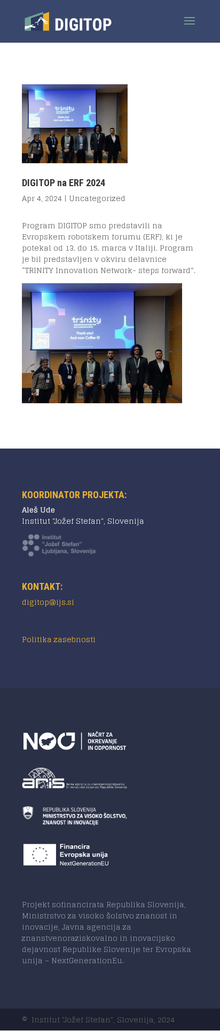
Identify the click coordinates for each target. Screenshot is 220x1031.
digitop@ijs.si (48, 602)
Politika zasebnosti (59, 639)
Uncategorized (97, 198)
